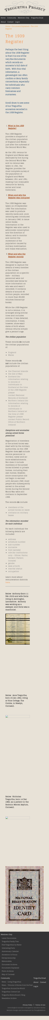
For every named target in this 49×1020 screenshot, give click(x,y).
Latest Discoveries (9, 938)
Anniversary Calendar (10, 951)
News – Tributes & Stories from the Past (17, 985)
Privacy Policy (27, 1005)
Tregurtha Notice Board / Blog (13, 995)
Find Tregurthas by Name (11, 944)
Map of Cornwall (8, 974)
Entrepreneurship (9, 957)
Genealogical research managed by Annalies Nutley (26, 1007)
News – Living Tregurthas (11, 981)
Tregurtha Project (24, 8)
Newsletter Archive (9, 998)
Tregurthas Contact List (11, 991)
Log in (17, 21)
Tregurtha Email (37, 17)
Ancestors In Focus (9, 954)
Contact (10, 21)
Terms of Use (40, 1005)
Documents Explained (20, 26)
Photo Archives (8, 971)
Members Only (23, 17)
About (3, 21)
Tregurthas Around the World (13, 988)
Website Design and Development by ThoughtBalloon (26, 1010)
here (7, 582)
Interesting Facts (8, 948)
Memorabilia (7, 961)
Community (11, 17)
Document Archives (9, 964)
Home (3, 17)
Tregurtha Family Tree (10, 941)
